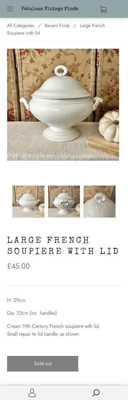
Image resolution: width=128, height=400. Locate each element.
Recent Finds (57, 25)
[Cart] (103, 8)
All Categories (20, 25)
